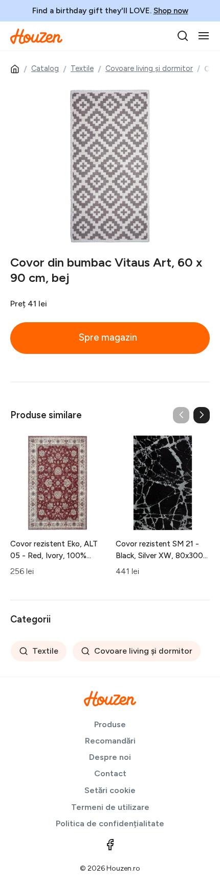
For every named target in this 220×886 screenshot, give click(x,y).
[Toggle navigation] (203, 36)
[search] (182, 35)
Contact (110, 773)
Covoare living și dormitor (149, 68)
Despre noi (110, 757)
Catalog (45, 68)
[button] (201, 415)
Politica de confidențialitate (110, 823)
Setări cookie (110, 790)
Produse (110, 724)
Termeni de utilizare (110, 807)
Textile (82, 68)
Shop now (170, 10)
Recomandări (110, 741)
